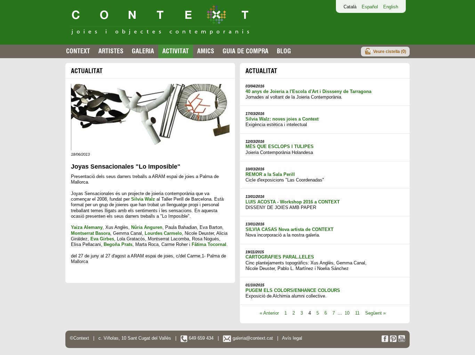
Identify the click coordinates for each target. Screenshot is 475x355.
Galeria (143, 51)
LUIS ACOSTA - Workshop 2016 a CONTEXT (292, 201)
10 (347, 313)
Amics (205, 51)
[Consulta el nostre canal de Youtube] (401, 340)
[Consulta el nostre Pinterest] (393, 340)
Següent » (375, 313)
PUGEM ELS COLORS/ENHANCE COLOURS (292, 290)
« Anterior (269, 313)
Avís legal (292, 338)
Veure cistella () (389, 51)
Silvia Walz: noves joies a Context (282, 119)
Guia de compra (245, 51)
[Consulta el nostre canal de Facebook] (384, 340)
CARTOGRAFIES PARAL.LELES (279, 257)
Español (370, 6)
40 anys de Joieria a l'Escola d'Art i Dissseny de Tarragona (308, 91)
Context (78, 51)
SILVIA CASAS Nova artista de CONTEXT (289, 229)
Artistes (110, 51)
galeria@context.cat (252, 338)
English (390, 6)
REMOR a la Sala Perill (270, 174)
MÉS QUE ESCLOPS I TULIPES (279, 146)
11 (357, 313)
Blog (284, 51)
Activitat (175, 51)
